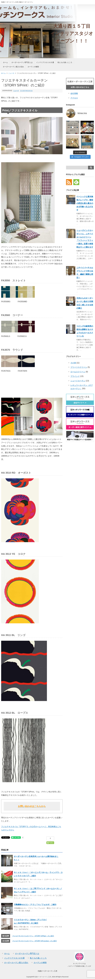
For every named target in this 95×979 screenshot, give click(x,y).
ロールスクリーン (77, 372)
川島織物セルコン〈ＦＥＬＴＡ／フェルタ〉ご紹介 (35, 904)
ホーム (5, 62)
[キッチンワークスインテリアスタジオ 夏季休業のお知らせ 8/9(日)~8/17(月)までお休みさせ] (72, 127)
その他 (73, 363)
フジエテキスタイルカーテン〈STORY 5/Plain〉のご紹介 (33, 936)
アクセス (74, 98)
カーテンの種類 (33, 67)
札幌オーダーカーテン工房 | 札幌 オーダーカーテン (17, 2)
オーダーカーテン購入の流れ (13, 67)
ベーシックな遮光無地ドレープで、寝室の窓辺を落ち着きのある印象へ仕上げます (84, 203)
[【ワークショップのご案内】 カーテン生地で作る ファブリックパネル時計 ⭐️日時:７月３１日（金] (72, 142)
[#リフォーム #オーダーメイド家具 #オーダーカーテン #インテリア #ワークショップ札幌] (87, 127)
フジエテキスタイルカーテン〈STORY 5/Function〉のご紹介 (34, 941)
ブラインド (75, 376)
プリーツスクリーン (78, 367)
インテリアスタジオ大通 (45, 62)
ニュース (11, 73)
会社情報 (74, 93)
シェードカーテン (77, 381)
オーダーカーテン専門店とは (22, 62)
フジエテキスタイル (26, 90)
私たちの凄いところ (65, 62)
